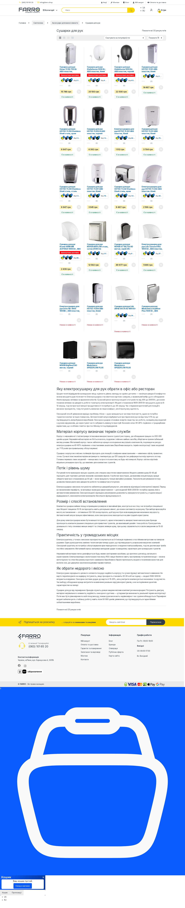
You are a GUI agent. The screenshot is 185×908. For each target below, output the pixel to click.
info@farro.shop (46, 2)
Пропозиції (17, 892)
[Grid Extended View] (60, 37)
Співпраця (113, 648)
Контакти (85, 659)
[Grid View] (64, 37)
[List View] (68, 37)
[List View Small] (72, 37)
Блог (127, 2)
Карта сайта (114, 656)
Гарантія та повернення (91, 648)
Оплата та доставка (158, 2)
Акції (105, 2)
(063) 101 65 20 (27, 2)
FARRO (23, 684)
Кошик (5, 892)
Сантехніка (38, 23)
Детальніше (76, 320)
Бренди (112, 644)
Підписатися (155, 622)
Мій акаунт (139, 2)
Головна (22, 23)
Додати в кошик (77, 92)
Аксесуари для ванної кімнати (65, 23)
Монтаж (116, 2)
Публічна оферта (116, 652)
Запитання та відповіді (90, 652)
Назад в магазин (22, 886)
